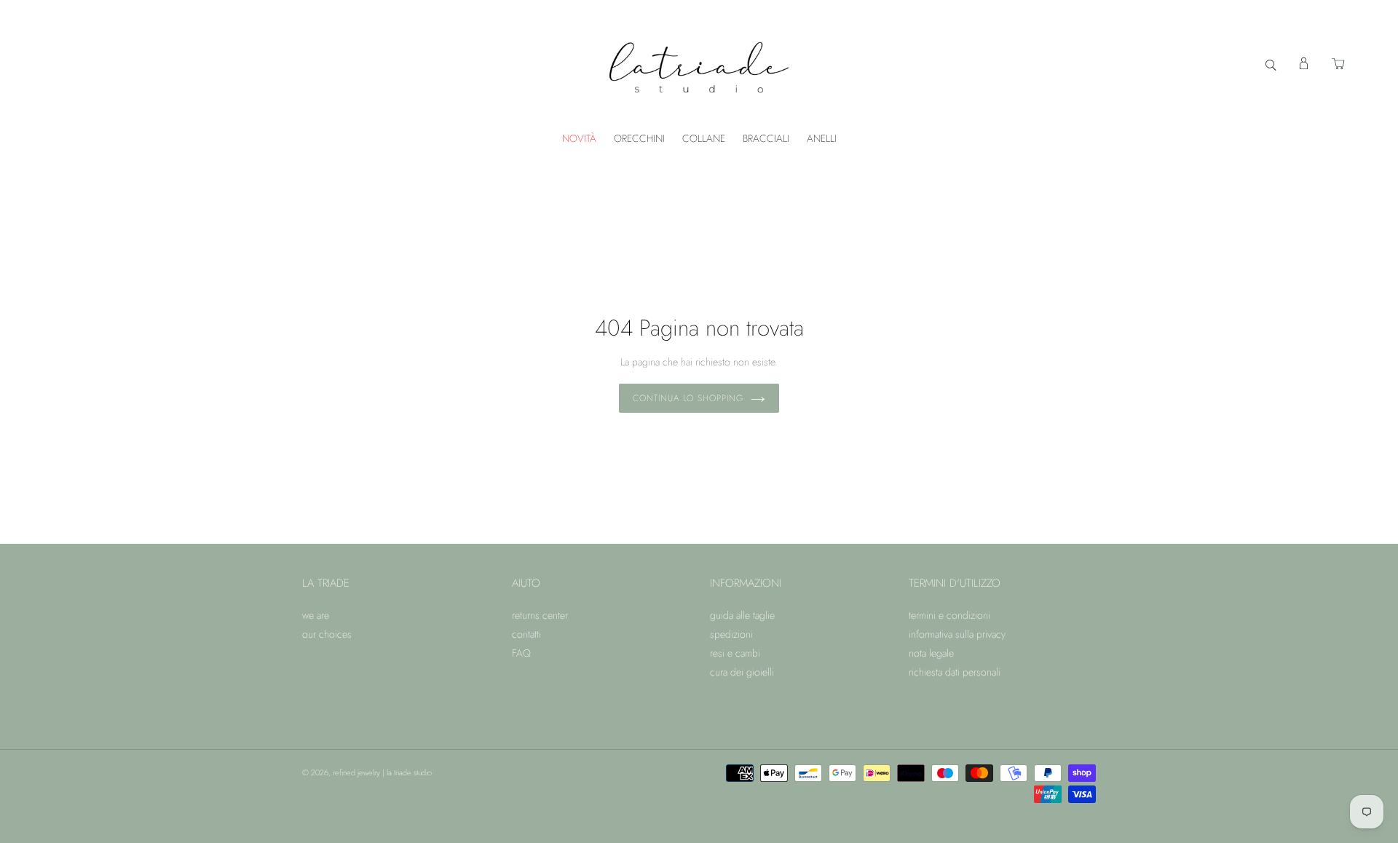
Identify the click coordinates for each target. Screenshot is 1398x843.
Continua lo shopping (688, 398)
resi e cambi (735, 653)
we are (315, 615)
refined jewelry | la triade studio (382, 772)
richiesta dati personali (954, 672)
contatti (526, 634)
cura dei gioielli (742, 672)
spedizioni (731, 634)
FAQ (521, 653)
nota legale (931, 653)
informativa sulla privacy (957, 634)
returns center (540, 615)
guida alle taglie (742, 615)
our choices (327, 634)
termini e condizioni (949, 615)
